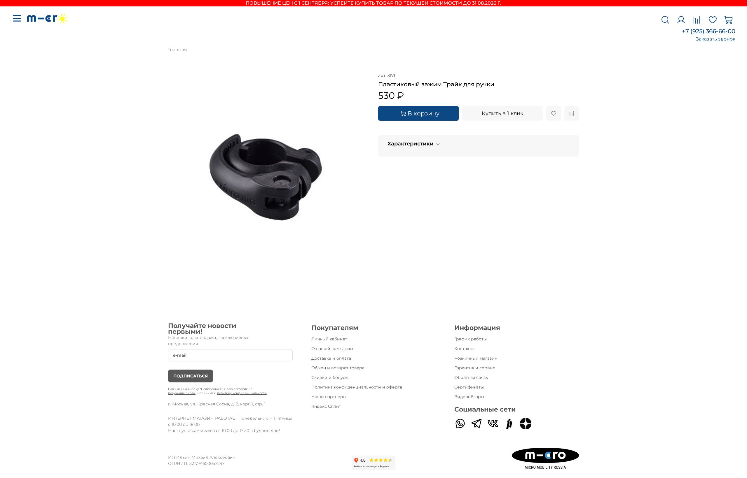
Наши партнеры (328, 396)
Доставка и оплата (331, 358)
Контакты (464, 348)
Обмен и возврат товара (337, 367)
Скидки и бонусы (329, 377)
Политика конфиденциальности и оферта (356, 387)
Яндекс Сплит (326, 406)
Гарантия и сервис (474, 367)
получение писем (182, 393)
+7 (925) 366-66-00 (708, 31)
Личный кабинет (329, 339)
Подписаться (190, 376)
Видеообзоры (469, 396)
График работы (470, 339)
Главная (177, 49)
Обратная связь (471, 377)
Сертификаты (469, 387)
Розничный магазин (475, 358)
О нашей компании (332, 348)
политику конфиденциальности (242, 393)
